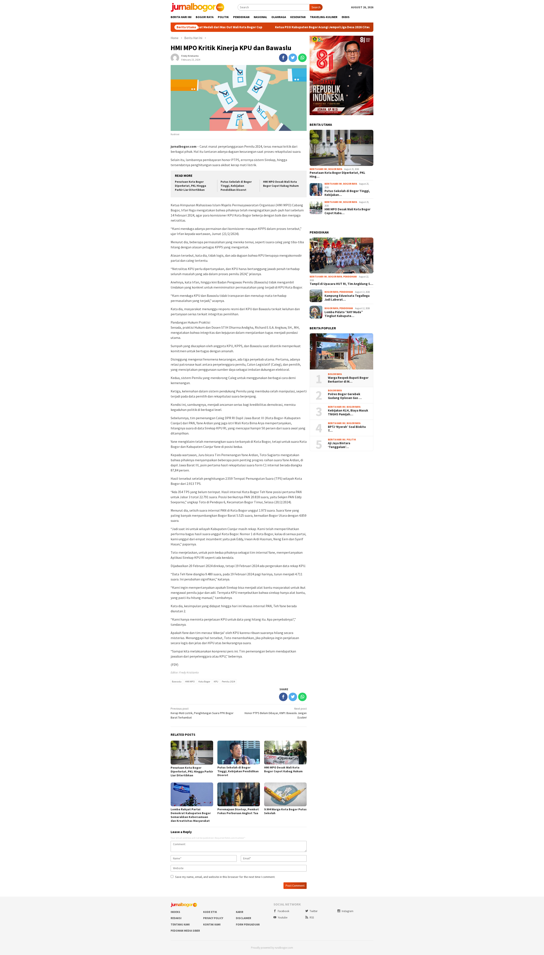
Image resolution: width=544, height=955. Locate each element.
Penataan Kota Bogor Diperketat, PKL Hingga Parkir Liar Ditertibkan (190, 186)
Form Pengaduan (248, 924)
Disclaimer (243, 918)
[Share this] (283, 58)
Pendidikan (350, 276)
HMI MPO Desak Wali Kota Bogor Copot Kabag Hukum (281, 184)
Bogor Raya (335, 169)
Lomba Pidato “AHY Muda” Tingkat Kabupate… (343, 314)
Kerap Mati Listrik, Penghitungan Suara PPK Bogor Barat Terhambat (202, 713)
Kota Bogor (204, 681)
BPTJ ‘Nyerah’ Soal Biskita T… (347, 429)
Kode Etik (210, 912)
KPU (216, 681)
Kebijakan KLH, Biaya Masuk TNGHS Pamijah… (348, 412)
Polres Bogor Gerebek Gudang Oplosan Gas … (345, 396)
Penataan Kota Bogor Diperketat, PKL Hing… (337, 174)
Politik (351, 439)
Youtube (282, 917)
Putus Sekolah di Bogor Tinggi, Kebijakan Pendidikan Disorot (236, 186)
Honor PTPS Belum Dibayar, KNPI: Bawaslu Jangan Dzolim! (276, 713)
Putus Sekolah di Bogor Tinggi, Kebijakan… (347, 193)
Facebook (283, 911)
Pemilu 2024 (228, 681)
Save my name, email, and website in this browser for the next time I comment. (225, 877)
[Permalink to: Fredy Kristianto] (175, 57)
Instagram (347, 911)
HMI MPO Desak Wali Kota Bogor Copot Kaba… (347, 211)
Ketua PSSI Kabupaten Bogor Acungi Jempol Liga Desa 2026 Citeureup (285, 27)
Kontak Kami (212, 924)
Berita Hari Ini (318, 169)
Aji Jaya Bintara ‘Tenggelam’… (339, 445)
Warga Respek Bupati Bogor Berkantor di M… (348, 379)
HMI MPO (190, 681)
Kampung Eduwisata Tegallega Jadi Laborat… (347, 297)
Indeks (175, 912)
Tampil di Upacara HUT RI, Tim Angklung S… (341, 284)
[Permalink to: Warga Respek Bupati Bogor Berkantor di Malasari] (341, 351)
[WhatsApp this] (302, 58)
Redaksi (176, 918)
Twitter (313, 911)
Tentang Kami (180, 924)
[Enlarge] (368, 41)
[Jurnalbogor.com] (197, 7)
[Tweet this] (293, 58)
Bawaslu (176, 681)
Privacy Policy (213, 918)
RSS (312, 917)
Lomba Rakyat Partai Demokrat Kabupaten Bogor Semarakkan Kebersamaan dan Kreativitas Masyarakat (191, 815)
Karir (239, 912)
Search (316, 7)
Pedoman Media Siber (185, 930)
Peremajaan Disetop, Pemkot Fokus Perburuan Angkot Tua (238, 811)
